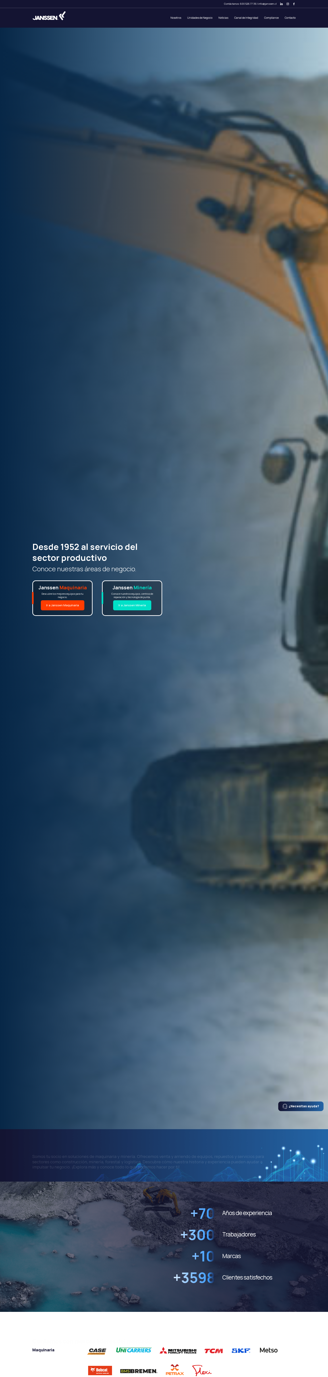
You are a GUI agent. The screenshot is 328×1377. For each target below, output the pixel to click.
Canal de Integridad (246, 18)
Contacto (290, 18)
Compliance (271, 18)
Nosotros (175, 18)
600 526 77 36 (248, 3)
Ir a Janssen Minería (132, 605)
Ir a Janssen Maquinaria (62, 605)
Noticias (223, 18)
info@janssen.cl (267, 3)
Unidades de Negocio (199, 18)
